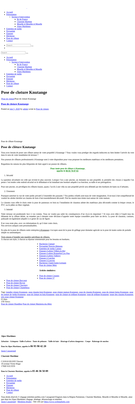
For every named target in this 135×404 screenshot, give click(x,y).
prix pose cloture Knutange (12, 297)
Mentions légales (25, 402)
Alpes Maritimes (24, 26)
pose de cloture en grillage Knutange (71, 294)
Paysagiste (10, 31)
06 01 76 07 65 (72, 171)
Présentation (11, 14)
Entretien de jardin (14, 29)
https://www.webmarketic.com (56, 402)
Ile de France (22, 19)
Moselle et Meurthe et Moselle (29, 24)
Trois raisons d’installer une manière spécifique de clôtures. (25, 237)
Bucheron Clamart (47, 244)
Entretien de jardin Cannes (50, 248)
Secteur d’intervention (21, 17)
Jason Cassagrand (8, 351)
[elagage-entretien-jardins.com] (26, 7)
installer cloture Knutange (16, 292)
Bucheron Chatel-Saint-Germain (52, 263)
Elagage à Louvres (47, 260)
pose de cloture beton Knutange (115, 292)
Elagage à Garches (47, 258)
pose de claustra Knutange (90, 292)
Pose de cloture (8, 99)
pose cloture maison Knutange (65, 292)
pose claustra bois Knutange (40, 292)
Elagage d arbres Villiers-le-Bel (52, 251)
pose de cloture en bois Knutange (40, 294)
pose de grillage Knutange (98, 294)
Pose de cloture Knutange (15, 104)
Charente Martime (24, 21)
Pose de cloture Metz (48, 265)
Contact (9, 41)
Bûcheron (10, 36)
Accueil (9, 12)
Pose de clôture (12, 38)
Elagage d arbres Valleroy (50, 256)
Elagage (9, 33)
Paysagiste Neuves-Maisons (50, 246)
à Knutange (44, 230)
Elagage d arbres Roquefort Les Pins (54, 253)
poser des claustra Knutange (121, 294)
